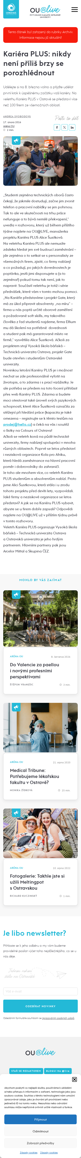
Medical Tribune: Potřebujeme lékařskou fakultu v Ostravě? (34, 776)
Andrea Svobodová (17, 116)
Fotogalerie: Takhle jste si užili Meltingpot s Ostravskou (37, 882)
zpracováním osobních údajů (58, 1018)
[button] (74, 1079)
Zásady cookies (28, 1152)
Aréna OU (8, 126)
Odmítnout (40, 1131)
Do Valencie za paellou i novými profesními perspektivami (34, 671)
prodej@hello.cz (17, 424)
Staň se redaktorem (26, 1071)
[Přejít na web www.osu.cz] (11, 9)
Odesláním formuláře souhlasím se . (39, 1018)
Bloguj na (58, 1071)
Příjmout (40, 1119)
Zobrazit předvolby (40, 1143)
